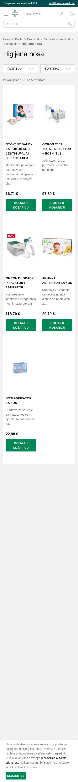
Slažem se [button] (16, 775)
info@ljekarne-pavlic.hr (62, 3)
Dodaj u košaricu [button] (21, 205)
